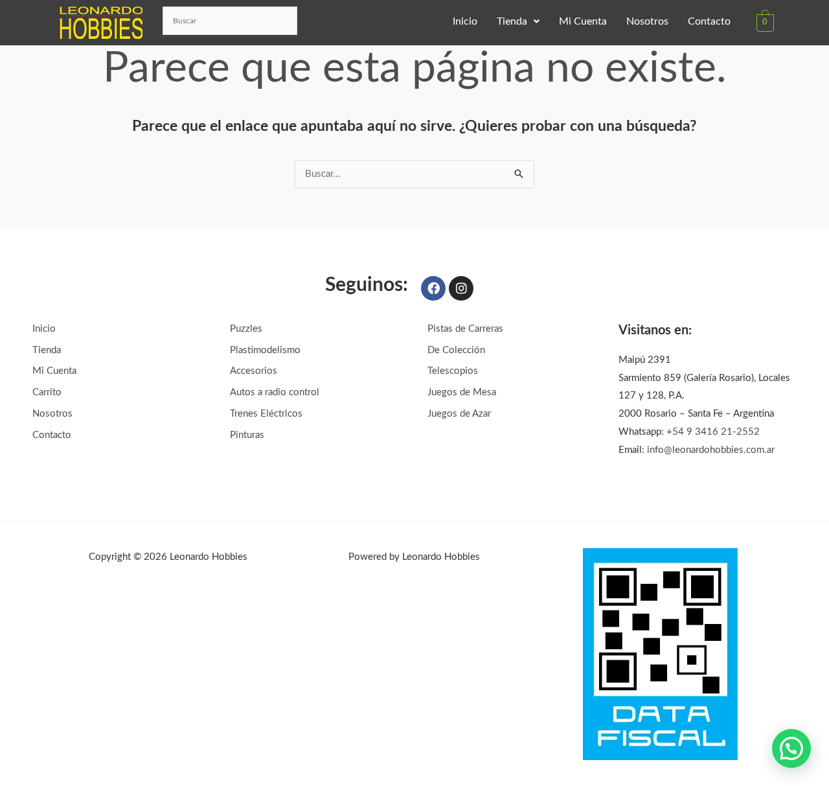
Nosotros (647, 21)
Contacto (709, 21)
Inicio (465, 21)
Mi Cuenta (583, 21)
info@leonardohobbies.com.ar (711, 450)
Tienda (512, 21)
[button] (518, 21)
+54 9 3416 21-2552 (713, 432)
